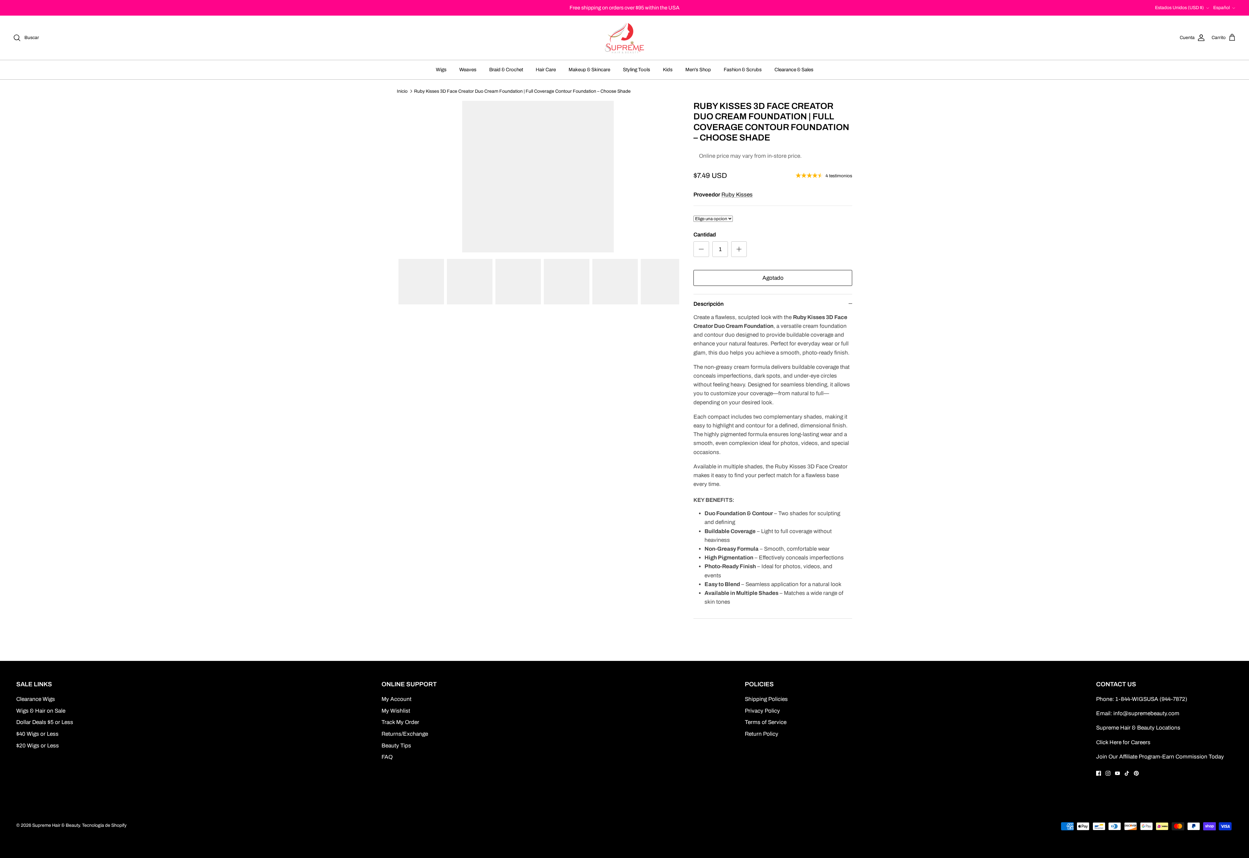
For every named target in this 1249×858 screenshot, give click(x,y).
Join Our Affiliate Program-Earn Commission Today (1160, 757)
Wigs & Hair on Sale (40, 711)
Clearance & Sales (793, 69)
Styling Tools (636, 69)
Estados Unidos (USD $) (1179, 7)
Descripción (708, 304)
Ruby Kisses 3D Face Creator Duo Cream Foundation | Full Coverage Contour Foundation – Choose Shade (522, 90)
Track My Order (400, 722)
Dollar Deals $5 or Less (44, 722)
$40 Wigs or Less (37, 734)
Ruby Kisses (737, 195)
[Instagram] (1108, 773)
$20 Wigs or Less (37, 746)
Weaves (468, 69)
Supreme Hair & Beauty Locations (1138, 728)
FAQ (387, 757)
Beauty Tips (396, 746)
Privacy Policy (762, 711)
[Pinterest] (1136, 773)
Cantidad (704, 235)
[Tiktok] (1126, 773)
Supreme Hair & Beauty (56, 825)
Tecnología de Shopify (104, 825)
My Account (396, 699)
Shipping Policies (766, 699)
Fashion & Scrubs (743, 69)
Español (1221, 7)
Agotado (773, 278)
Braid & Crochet (506, 69)
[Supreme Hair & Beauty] (624, 38)
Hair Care (546, 69)
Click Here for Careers (1123, 742)
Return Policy (761, 734)
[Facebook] (1098, 773)
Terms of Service (765, 722)
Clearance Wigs (35, 699)
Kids (668, 69)
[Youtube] (1117, 773)
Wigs (441, 69)
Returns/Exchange (405, 734)
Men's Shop (698, 69)
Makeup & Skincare (589, 69)
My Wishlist (396, 711)
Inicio (402, 90)
